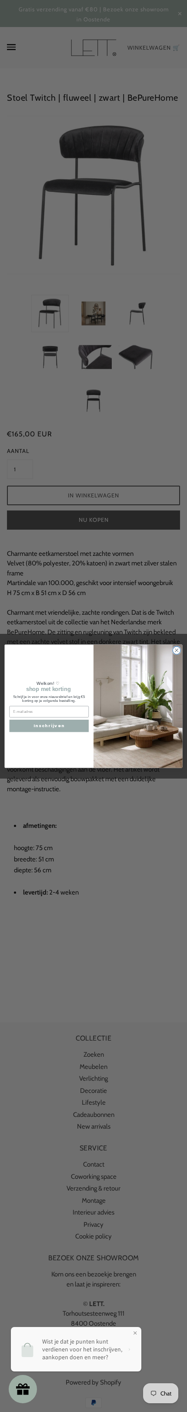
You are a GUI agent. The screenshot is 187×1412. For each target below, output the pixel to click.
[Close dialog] (176, 650)
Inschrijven (48, 725)
